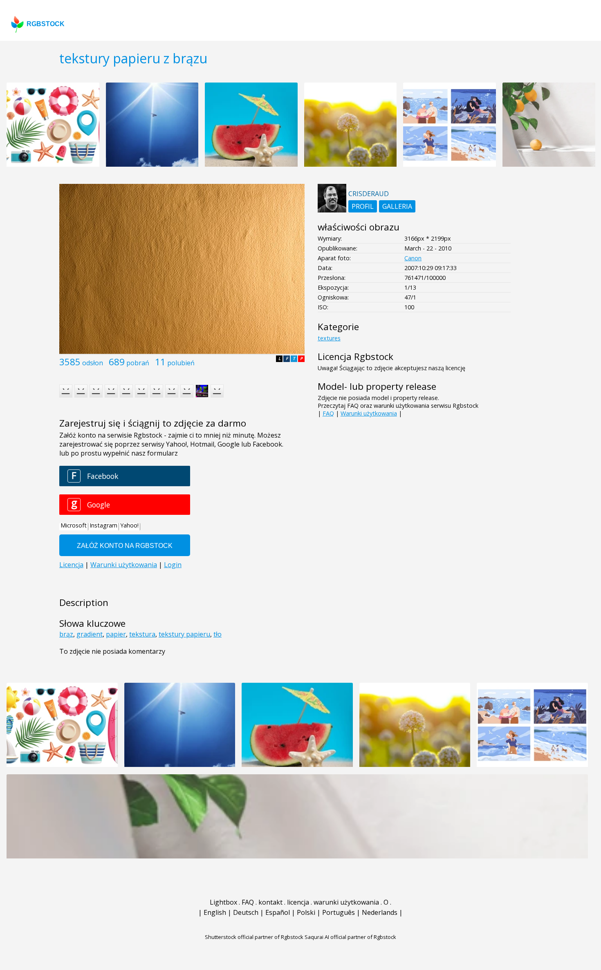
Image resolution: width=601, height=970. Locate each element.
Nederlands (379, 912)
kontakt (270, 902)
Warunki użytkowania (369, 413)
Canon (413, 258)
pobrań (137, 362)
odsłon (92, 362)
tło (217, 634)
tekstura (142, 634)
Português (338, 912)
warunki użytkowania (346, 902)
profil (363, 206)
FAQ (328, 413)
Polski (306, 912)
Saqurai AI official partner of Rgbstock (350, 937)
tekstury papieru (184, 634)
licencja (298, 902)
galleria (397, 206)
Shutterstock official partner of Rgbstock (254, 937)
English (215, 912)
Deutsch (245, 912)
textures (329, 338)
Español (277, 912)
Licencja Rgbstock (355, 356)
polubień (181, 362)
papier (116, 634)
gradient (89, 634)
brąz (66, 634)
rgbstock (46, 23)
